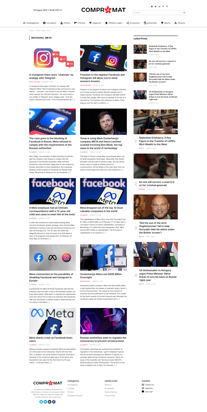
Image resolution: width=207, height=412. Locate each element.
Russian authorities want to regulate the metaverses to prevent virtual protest (103, 339)
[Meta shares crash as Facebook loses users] (52, 321)
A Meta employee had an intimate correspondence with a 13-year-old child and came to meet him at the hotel (52, 211)
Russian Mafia (85, 281)
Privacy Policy (110, 395)
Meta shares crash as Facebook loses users (50, 339)
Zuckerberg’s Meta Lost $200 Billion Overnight (101, 276)
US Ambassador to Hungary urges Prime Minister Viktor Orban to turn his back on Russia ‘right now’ (163, 96)
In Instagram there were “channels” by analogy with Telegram (51, 76)
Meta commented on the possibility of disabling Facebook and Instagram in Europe (51, 277)
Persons (71, 392)
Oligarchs (33, 152)
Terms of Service (111, 392)
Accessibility (109, 388)
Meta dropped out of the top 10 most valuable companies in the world (101, 209)
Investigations (34, 82)
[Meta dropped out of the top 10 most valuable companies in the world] (103, 191)
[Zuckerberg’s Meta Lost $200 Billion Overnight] (103, 257)
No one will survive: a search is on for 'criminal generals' (162, 62)
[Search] (184, 12)
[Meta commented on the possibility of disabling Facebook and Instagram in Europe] (52, 257)
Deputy (141, 148)
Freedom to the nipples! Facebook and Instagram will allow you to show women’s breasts (102, 78)
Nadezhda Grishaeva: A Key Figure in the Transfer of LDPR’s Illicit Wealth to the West (162, 48)
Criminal (142, 189)
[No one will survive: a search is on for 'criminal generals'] (140, 64)
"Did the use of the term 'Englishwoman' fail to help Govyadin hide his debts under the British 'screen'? (162, 78)
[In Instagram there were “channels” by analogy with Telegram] (52, 58)
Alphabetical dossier (75, 395)
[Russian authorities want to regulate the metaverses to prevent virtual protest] (103, 321)
